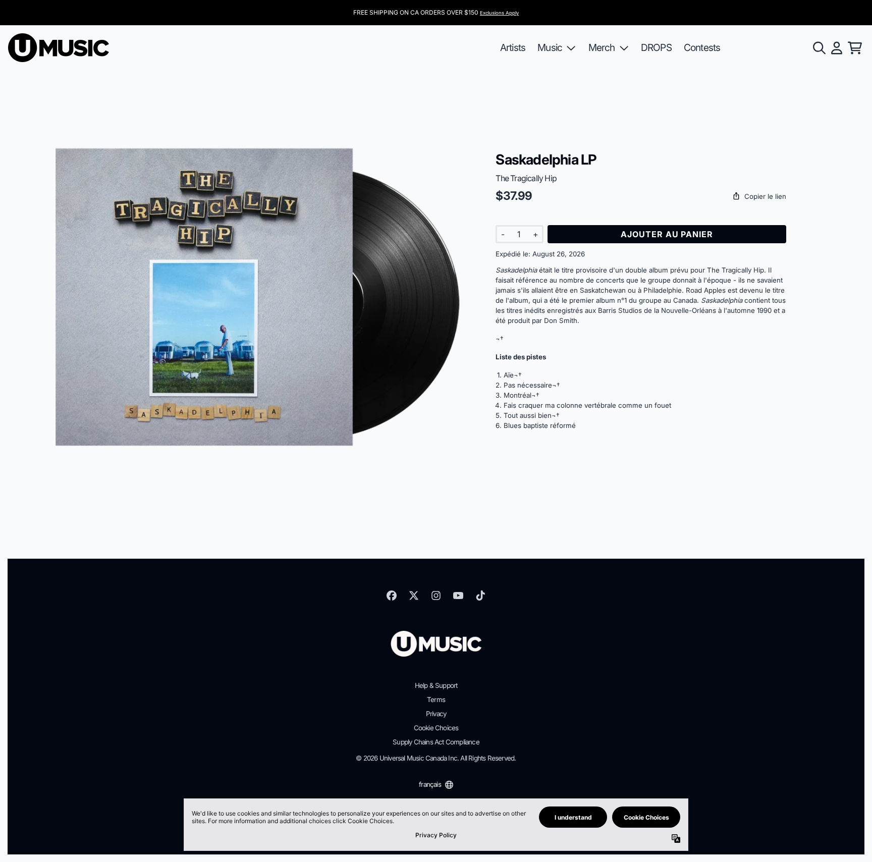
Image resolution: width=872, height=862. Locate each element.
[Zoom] (257, 297)
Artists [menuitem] (512, 47)
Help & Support (436, 685)
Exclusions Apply (499, 13)
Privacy (436, 714)
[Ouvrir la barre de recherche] (818, 48)
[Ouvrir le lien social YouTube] (458, 595)
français (430, 784)
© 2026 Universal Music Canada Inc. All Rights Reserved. (436, 758)
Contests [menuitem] (702, 47)
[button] (641, 197)
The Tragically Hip (526, 178)
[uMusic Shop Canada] (58, 47)
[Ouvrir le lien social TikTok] (480, 595)
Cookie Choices (436, 728)
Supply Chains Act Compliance (436, 742)
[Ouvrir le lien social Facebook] (391, 595)
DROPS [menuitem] (656, 47)
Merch (601, 47)
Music (549, 47)
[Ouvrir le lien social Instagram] (436, 595)
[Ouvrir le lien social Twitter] (414, 595)
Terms (436, 699)
